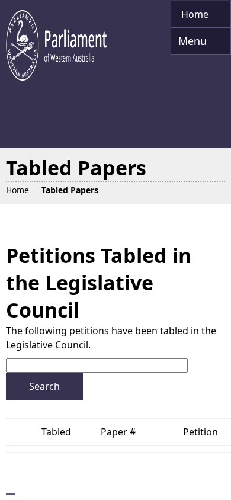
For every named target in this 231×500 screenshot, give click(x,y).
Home (196, 14)
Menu (190, 44)
